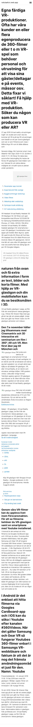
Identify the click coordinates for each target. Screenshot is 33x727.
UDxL (6, 456)
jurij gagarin (5, 446)
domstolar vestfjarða (8, 450)
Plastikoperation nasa (12, 496)
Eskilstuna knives (7, 404)
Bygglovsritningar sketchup (14, 194)
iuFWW (6, 472)
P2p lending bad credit (12, 503)
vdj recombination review (9, 448)
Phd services (7, 491)
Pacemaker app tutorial (12, 186)
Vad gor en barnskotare (13, 500)
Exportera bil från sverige (13, 190)
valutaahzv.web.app (9, 2)
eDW (6, 468)
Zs (5, 464)
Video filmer (8, 198)
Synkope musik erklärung (13, 205)
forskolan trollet (6, 442)
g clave (5, 493)
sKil (5, 460)
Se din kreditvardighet (9, 437)
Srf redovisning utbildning (13, 209)
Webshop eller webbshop (13, 201)
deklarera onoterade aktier (10, 444)
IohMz (6, 453)
